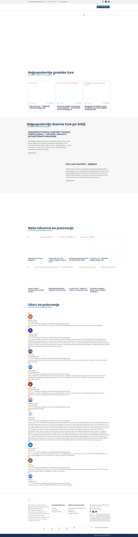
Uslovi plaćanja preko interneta (77, 508)
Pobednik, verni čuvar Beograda (35, 259)
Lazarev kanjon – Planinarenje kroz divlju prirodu (36, 290)
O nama (54, 508)
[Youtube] (108, 1)
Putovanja (81, 7)
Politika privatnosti (73, 513)
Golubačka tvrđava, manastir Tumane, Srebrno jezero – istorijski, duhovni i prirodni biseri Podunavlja (49, 134)
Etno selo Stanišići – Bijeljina (81, 164)
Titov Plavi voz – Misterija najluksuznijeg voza (39, 107)
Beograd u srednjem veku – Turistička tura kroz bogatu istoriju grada (96, 108)
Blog (87, 7)
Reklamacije (71, 511)
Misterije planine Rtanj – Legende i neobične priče (57, 289)
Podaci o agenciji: (56, 511)
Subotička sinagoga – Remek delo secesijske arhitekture (97, 290)
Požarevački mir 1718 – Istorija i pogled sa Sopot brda (57, 260)
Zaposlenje (55, 510)
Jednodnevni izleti (71, 7)
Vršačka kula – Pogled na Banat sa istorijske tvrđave (78, 289)
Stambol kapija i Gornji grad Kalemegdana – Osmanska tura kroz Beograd (68, 108)
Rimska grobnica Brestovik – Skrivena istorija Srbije (79, 259)
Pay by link (71, 510)
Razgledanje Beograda (58, 7)
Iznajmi (92, 7)
